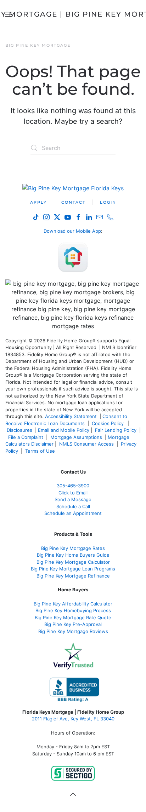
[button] (73, 794)
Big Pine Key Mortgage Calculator (73, 562)
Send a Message (73, 499)
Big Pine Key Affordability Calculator (73, 604)
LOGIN (108, 202)
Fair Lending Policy (115, 430)
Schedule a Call (73, 506)
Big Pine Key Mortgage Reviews (73, 631)
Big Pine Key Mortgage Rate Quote (73, 617)
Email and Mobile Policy (63, 430)
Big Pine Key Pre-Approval (73, 624)
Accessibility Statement (71, 416)
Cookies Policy (108, 423)
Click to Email (73, 492)
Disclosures (19, 430)
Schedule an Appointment (73, 513)
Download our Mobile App (72, 231)
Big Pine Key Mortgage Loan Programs (73, 569)
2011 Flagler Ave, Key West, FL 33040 (73, 718)
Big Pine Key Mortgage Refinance (73, 576)
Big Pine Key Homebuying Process (73, 610)
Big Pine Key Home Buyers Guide (73, 555)
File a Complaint (26, 437)
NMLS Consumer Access (86, 444)
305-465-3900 (73, 485)
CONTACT (73, 202)
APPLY (38, 202)
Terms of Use (40, 451)
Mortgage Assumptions (76, 437)
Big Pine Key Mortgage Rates (73, 548)
